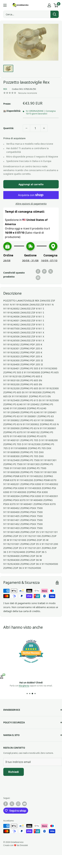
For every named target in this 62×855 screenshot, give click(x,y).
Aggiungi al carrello (31, 184)
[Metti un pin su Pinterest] (44, 271)
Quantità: (8, 128)
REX (5, 88)
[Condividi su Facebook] (38, 271)
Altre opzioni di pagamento (31, 203)
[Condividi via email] (38, 277)
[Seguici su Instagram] (18, 803)
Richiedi (13, 772)
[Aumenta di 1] (44, 128)
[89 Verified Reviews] (31, 664)
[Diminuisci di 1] (26, 128)
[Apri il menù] (5, 5)
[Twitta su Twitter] (50, 271)
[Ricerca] (54, 14)
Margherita (24, 685)
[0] (56, 5)
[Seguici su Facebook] (5, 803)
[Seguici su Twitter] (12, 803)
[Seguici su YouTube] (24, 803)
